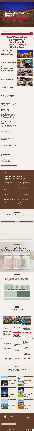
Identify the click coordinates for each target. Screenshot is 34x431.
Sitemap (22, 426)
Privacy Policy (28, 426)
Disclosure (31, 426)
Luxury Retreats (28, 417)
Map (10, 358)
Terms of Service (25, 426)
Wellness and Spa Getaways (30, 418)
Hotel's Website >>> (17, 218)
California (8, 10)
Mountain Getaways (22, 418)
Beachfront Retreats (22, 417)
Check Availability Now (9, 165)
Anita (31, 32)
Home (6, 10)
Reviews (6, 358)
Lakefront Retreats (21, 422)
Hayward (11, 10)
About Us (19, 426)
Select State (9, 419)
